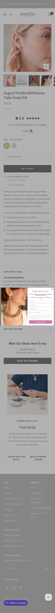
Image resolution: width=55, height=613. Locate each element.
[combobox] (31, 312)
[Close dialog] (52, 289)
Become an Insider (40, 322)
